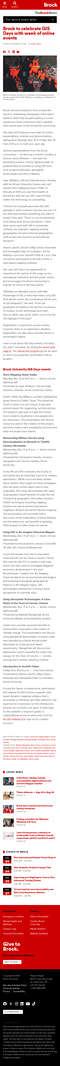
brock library (45, 745)
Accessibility (19, 991)
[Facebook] (5, 1004)
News (48, 739)
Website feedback (39, 933)
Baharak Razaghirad (23, 745)
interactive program (28, 351)
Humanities (41, 739)
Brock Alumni (35, 745)
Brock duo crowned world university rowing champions (34, 807)
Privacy (6, 991)
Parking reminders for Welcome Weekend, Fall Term (32, 820)
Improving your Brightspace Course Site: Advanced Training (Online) (34, 879)
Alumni (26, 737)
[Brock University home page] (51, 4)
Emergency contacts (13, 916)
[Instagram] (16, 1004)
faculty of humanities (35, 753)
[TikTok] (33, 1004)
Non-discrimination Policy (15, 985)
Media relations (37, 928)
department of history (22, 750)
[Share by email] (18, 51)
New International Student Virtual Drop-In (35, 857)
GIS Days (19, 756)
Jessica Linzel (39, 756)
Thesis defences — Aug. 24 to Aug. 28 (35, 792)
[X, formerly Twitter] (11, 1004)
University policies (11, 988)
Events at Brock (17, 852)
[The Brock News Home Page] (46, 10)
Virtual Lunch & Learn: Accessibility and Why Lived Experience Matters (33, 891)
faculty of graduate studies (17, 753)
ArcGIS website (12, 719)
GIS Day (12, 756)
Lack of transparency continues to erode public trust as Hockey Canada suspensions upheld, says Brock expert (35, 835)
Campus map (9, 928)
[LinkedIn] (22, 1004)
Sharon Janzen (34, 759)
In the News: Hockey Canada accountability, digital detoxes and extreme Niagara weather (33, 780)
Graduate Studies (30, 739)
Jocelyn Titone (36, 44)
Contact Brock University (37, 923)
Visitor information (39, 916)
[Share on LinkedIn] (13, 51)
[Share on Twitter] (9, 51)
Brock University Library (24, 748)
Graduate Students (16, 739)
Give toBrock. (11, 946)
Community (34, 737)
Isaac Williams (28, 756)
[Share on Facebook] (4, 51)
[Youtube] (28, 1004)
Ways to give (11, 962)
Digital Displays (44, 737)
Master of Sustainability (20, 759)
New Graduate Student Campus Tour (32, 867)
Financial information (13, 933)
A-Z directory (11, 1012)
